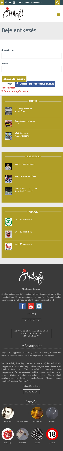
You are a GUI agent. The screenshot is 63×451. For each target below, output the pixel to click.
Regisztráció (8, 87)
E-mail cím (8, 50)
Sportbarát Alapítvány (30, 2)
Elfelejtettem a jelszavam (15, 91)
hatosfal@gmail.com (31, 386)
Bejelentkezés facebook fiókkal (37, 83)
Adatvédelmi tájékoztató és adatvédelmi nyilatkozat (32, 333)
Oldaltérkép (31, 313)
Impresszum (31, 320)
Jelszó (5, 63)
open (57, 14)
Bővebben (31, 391)
